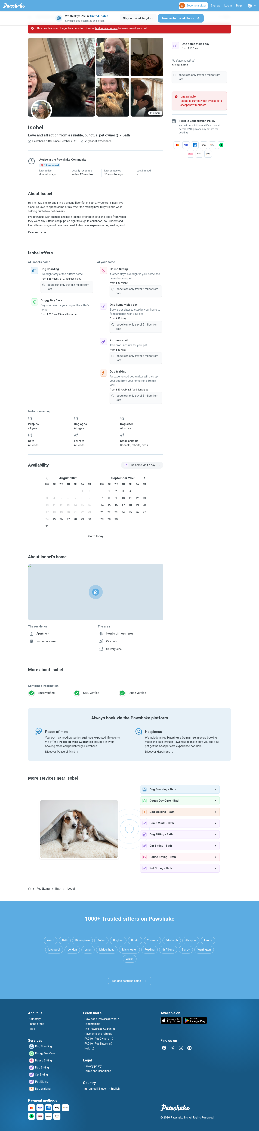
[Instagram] (180, 1047)
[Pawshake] (14, 5)
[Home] (29, 888)
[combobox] (142, 465)
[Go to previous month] (47, 478)
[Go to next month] (144, 478)
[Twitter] (172, 1047)
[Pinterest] (189, 1047)
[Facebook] (164, 1047)
